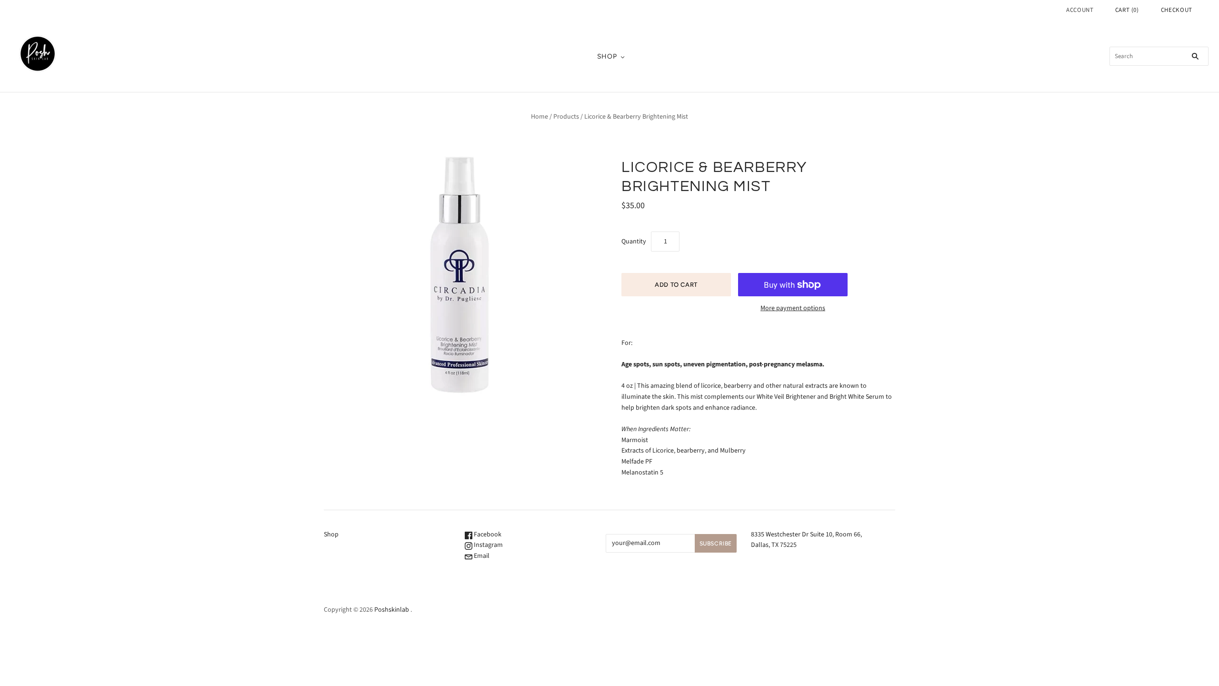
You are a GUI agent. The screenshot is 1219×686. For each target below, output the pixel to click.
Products (566, 116)
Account (1080, 10)
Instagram (487, 545)
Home (539, 116)
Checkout (1176, 10)
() (1127, 10)
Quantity (633, 241)
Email (481, 556)
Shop (607, 56)
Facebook (486, 534)
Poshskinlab (391, 610)
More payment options (792, 308)
